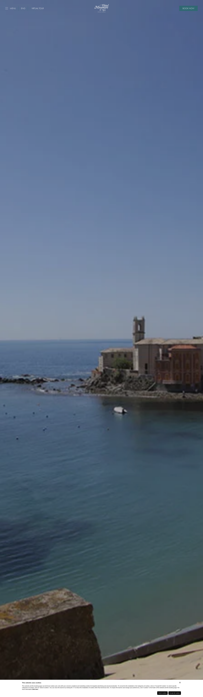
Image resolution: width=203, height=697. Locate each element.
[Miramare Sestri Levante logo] (101, 8)
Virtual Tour (38, 8)
